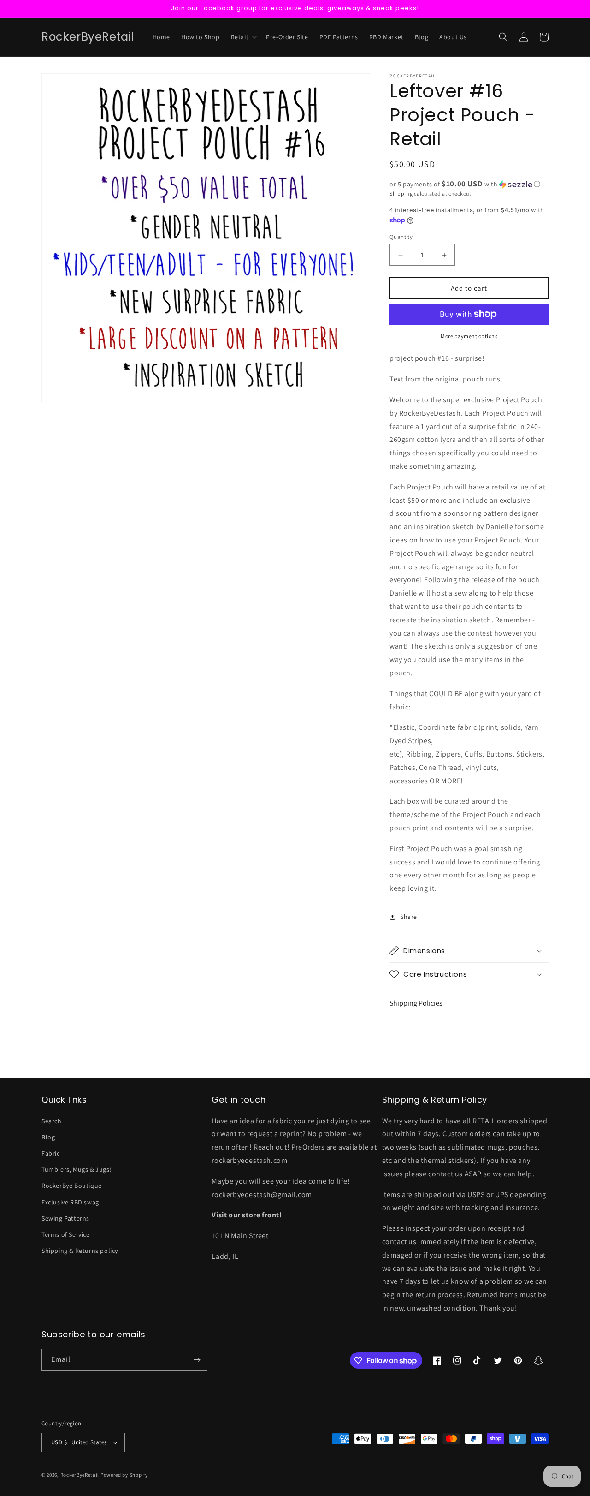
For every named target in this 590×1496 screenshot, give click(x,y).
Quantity (401, 237)
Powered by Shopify (124, 1475)
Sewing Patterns (65, 1218)
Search (51, 1121)
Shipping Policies (415, 1003)
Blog (48, 1137)
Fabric (50, 1153)
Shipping (401, 193)
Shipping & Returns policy (79, 1250)
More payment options (469, 336)
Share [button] (408, 916)
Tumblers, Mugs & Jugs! (76, 1169)
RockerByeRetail (80, 1475)
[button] (243, 37)
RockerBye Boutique (71, 1185)
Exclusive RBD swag (70, 1202)
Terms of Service (65, 1234)
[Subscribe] (197, 1360)
